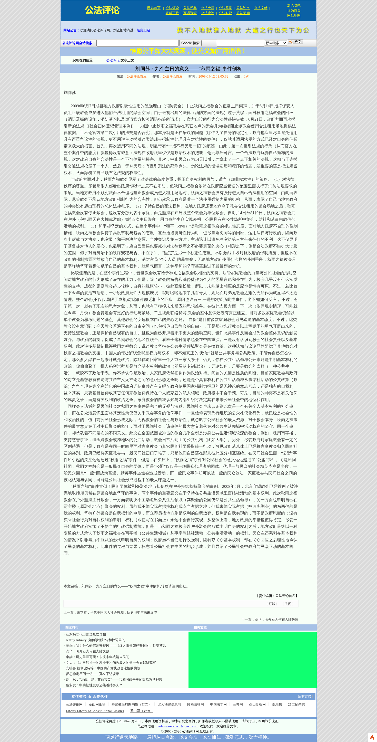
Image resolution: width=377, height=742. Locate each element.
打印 (272, 604)
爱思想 (277, 704)
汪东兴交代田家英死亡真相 (86, 634)
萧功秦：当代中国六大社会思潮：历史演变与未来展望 (117, 612)
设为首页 (294, 10)
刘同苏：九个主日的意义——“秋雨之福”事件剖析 (121, 586)
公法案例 (225, 8)
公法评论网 (74, 704)
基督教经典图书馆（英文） (132, 704)
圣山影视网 (257, 704)
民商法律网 (195, 704)
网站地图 (294, 15)
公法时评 (225, 13)
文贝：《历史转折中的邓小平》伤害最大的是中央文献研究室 (111, 662)
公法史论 (207, 13)
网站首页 (154, 8)
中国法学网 (218, 704)
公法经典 (190, 8)
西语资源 (190, 13)
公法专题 (207, 8)
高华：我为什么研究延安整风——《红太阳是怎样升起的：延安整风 (116, 646)
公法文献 (260, 8)
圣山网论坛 (97, 704)
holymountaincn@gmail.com (177, 726)
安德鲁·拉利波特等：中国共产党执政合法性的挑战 (103, 668)
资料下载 (172, 13)
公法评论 (172, 8)
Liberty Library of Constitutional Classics (95, 711)
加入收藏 (294, 5)
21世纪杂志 (296, 704)
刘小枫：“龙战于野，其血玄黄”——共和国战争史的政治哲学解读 (114, 679)
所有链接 (304, 696)
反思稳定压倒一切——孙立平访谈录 (92, 674)
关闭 (288, 604)
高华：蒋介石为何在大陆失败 (276, 619)
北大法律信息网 (169, 704)
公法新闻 (243, 13)
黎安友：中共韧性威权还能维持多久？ (94, 685)
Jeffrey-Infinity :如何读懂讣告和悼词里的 (95, 640)
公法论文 (243, 8)
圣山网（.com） (141, 711)
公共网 (238, 704)
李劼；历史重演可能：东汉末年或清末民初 (97, 657)
